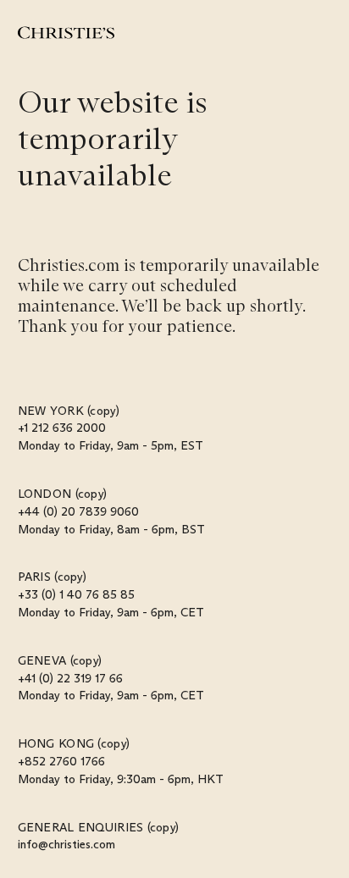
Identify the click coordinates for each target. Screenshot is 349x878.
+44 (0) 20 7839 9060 (78, 511)
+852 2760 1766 (61, 761)
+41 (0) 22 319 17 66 (70, 678)
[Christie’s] (66, 32)
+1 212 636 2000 (62, 427)
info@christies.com (66, 844)
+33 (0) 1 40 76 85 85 (76, 594)
